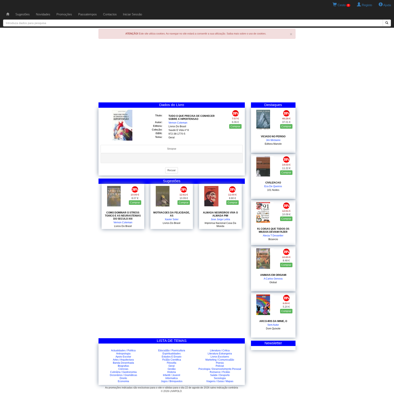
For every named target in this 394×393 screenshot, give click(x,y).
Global (273, 282)
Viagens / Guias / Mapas (219, 381)
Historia (171, 372)
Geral (171, 137)
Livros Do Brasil (177, 126)
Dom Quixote (273, 328)
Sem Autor (273, 324)
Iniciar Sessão (132, 14)
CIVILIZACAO (273, 182)
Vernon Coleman (177, 122)
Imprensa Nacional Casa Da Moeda (220, 225)
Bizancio (273, 239)
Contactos (110, 14)
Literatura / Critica (220, 350)
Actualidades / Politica (123, 350)
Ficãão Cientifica (171, 359)
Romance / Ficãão (220, 372)
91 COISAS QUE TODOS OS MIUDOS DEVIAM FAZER (273, 230)
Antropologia (123, 353)
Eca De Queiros (273, 186)
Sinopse (171, 148)
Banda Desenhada (123, 362)
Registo (366, 5)
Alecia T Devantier (273, 235)
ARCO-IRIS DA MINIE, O (273, 321)
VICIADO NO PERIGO (273, 136)
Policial (220, 365)
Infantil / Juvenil (171, 375)
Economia (123, 381)
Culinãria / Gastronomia (123, 372)
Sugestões (22, 14)
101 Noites (273, 190)
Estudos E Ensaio (171, 356)
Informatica (171, 378)
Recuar (171, 170)
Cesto (343, 5)
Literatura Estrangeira (220, 353)
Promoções (64, 14)
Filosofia (171, 362)
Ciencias (123, 369)
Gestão (172, 369)
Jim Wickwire (273, 140)
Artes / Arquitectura (123, 359)
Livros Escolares (220, 356)
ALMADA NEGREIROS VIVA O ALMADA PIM (220, 214)
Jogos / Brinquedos (171, 381)
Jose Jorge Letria (220, 219)
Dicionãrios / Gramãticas (123, 375)
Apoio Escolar (123, 356)
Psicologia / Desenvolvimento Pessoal (219, 369)
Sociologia (220, 378)
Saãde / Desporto (220, 375)
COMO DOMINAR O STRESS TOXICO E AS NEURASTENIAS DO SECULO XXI (123, 215)
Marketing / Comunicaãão (219, 359)
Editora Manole (273, 143)
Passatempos (87, 14)
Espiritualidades (172, 353)
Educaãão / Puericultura (171, 350)
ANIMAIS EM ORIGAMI (273, 275)
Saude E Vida (176, 130)
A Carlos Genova (273, 278)
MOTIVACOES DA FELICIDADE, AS (171, 214)
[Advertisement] (197, 71)
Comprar (235, 126)
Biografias (123, 365)
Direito (123, 378)
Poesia (220, 362)
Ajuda (387, 5)
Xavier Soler (172, 219)
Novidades (43, 14)
